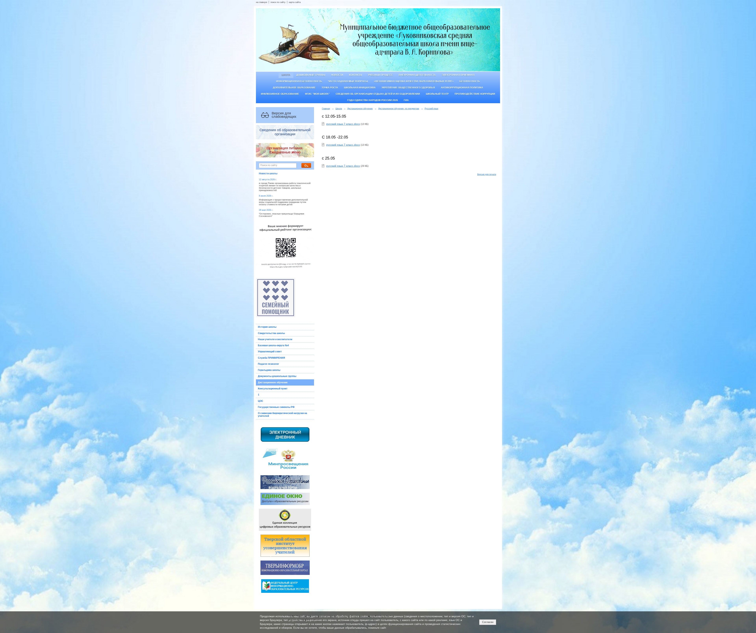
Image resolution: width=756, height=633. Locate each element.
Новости (337, 75)
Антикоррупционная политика (462, 87)
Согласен (487, 622)
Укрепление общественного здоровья (408, 87)
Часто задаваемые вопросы (348, 81)
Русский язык (431, 108)
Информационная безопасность (299, 81)
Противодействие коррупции (475, 94)
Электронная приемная (458, 75)
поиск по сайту (278, 2)
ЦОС (260, 401)
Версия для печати (486, 174)
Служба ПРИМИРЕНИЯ (271, 357)
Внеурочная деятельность (417, 75)
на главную (261, 2)
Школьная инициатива (360, 87)
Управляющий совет (270, 351)
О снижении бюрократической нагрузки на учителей (282, 414)
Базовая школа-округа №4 (273, 345)
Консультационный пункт (272, 388)
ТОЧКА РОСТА (329, 87)
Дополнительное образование (294, 87)
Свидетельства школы (271, 333)
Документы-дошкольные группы (277, 376)
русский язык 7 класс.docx (343, 123)
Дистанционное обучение (273, 382)
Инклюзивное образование (280, 94)
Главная (326, 108)
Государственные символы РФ (276, 407)
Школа (286, 75)
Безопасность (470, 81)
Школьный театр (437, 94)
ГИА (406, 100)
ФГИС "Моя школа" (317, 94)
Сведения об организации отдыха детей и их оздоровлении (378, 94)
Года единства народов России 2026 (372, 100)
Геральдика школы (269, 370)
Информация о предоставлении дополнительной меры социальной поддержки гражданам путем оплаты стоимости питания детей (283, 202)
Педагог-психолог (268, 364)
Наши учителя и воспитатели (275, 339)
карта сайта (295, 2)
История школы (267, 327)
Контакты (355, 75)
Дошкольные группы (310, 75)
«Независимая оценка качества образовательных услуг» (414, 81)
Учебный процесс (380, 75)
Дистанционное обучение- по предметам (398, 108)
